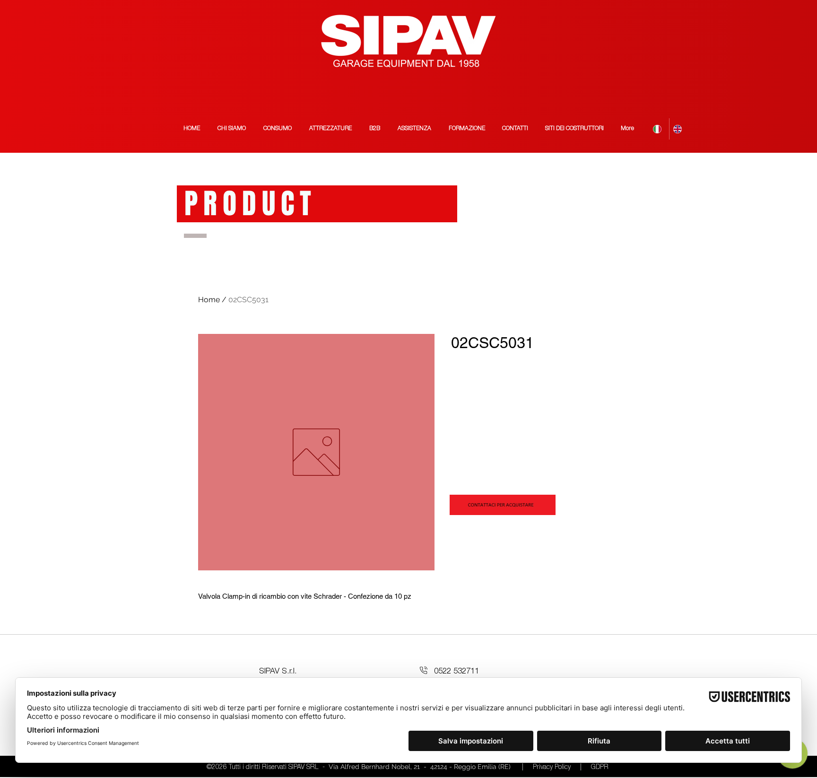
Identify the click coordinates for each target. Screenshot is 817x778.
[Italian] (659, 129)
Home (209, 299)
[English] (679, 129)
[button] (574, 129)
